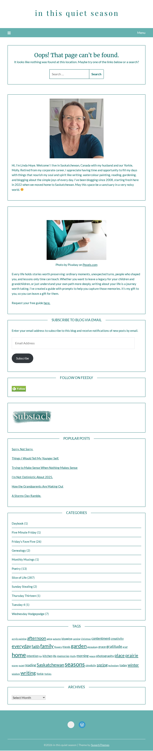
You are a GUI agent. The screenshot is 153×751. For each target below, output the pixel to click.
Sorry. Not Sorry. (22, 449)
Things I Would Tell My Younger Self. (35, 458)
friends (66, 646)
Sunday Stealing (22, 586)
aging (49, 638)
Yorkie (40, 673)
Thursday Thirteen (24, 595)
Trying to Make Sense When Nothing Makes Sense (44, 467)
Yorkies (47, 674)
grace (102, 646)
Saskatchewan (50, 664)
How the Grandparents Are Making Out (37, 486)
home (19, 654)
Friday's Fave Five (23, 541)
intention (32, 656)
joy (40, 656)
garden (79, 646)
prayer (15, 665)
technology (113, 665)
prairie (131, 655)
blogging (67, 638)
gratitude (114, 646)
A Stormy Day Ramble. (26, 495)
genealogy (92, 646)
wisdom (16, 673)
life (54, 656)
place (120, 655)
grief (125, 646)
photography (105, 656)
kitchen (47, 656)
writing (28, 673)
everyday (21, 646)
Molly (73, 656)
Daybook (18, 523)
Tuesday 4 (18, 604)
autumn (57, 638)
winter (133, 664)
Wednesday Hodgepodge (28, 614)
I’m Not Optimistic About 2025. (32, 477)
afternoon (36, 638)
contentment (100, 638)
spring (102, 664)
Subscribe (22, 358)
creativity (117, 638)
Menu (141, 32)
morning (82, 656)
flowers (58, 646)
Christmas (86, 638)
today (123, 665)
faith (36, 646)
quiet (21, 665)
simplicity (90, 665)
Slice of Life (19, 577)
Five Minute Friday (24, 532)
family (47, 646)
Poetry (16, 568)
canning (76, 638)
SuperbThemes (100, 745)
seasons (75, 664)
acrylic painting (19, 638)
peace (92, 656)
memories (63, 656)
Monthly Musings (23, 559)
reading (30, 665)
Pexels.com (90, 264)
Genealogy (19, 550)
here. (47, 303)
